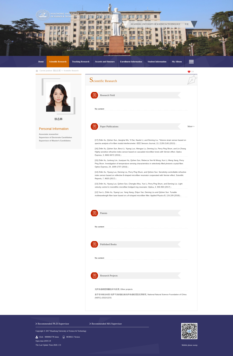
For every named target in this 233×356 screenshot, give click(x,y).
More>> (191, 126)
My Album (177, 61)
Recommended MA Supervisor (107, 323)
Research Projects (109, 275)
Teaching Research (80, 61)
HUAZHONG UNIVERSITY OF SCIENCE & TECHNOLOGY (155, 24)
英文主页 (57, 71)
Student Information (157, 61)
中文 (187, 24)
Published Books (108, 244)
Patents (103, 213)
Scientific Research (57, 61)
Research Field (107, 95)
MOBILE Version (73, 337)
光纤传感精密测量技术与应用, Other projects (114, 289)
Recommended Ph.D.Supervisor (53, 323)
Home (41, 61)
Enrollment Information (131, 61)
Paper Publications (109, 126)
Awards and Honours (105, 61)
